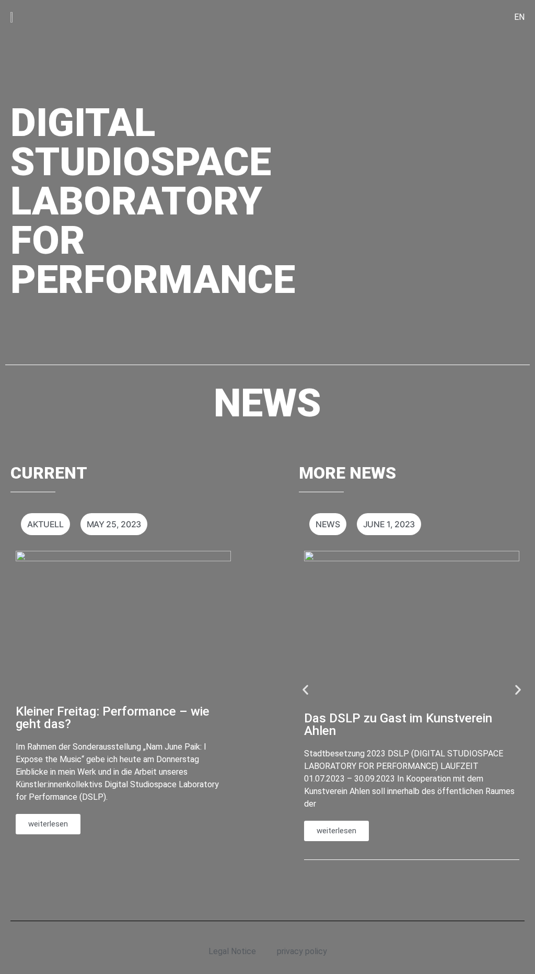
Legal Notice (232, 951)
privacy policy (302, 951)
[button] (305, 689)
